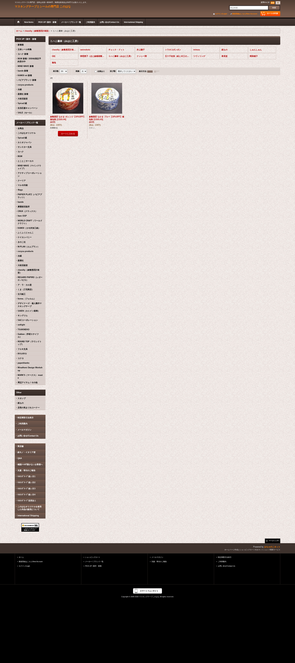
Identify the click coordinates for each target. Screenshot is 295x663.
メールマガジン (24, 430)
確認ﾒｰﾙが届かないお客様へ (30, 464)
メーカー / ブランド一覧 (94, 561)
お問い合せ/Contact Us (28, 436)
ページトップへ (274, 540)
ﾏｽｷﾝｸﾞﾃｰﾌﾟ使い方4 (26, 494)
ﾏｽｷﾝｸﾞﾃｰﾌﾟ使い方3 (26, 488)
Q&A (20, 458)
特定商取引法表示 (25, 417)
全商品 (21, 128)
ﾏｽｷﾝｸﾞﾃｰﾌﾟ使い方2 (26, 482)
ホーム (21, 557)
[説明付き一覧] (157, 71)
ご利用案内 (23, 423)
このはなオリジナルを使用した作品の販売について (29, 508)
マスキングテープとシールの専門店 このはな (43, 6)
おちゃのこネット (272, 547)
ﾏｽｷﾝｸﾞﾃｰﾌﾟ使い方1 (26, 476)
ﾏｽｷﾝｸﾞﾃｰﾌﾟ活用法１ (27, 500)
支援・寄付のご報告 (26, 470)
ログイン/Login (221, 14)
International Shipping (28, 515)
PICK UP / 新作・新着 (93, 566)
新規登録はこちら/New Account (244, 14)
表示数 (56, 71)
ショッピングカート (92, 557)
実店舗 (21, 446)
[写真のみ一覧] (150, 71)
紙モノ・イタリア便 (26, 452)
